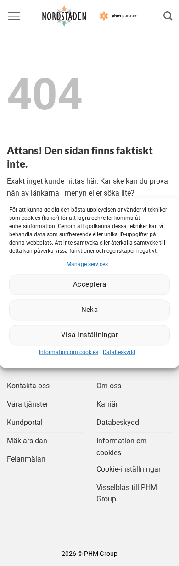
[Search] (167, 16)
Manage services (87, 264)
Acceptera (89, 285)
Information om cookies (68, 352)
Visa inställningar (89, 335)
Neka (89, 310)
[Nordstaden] (89, 16)
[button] (14, 16)
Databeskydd (119, 352)
